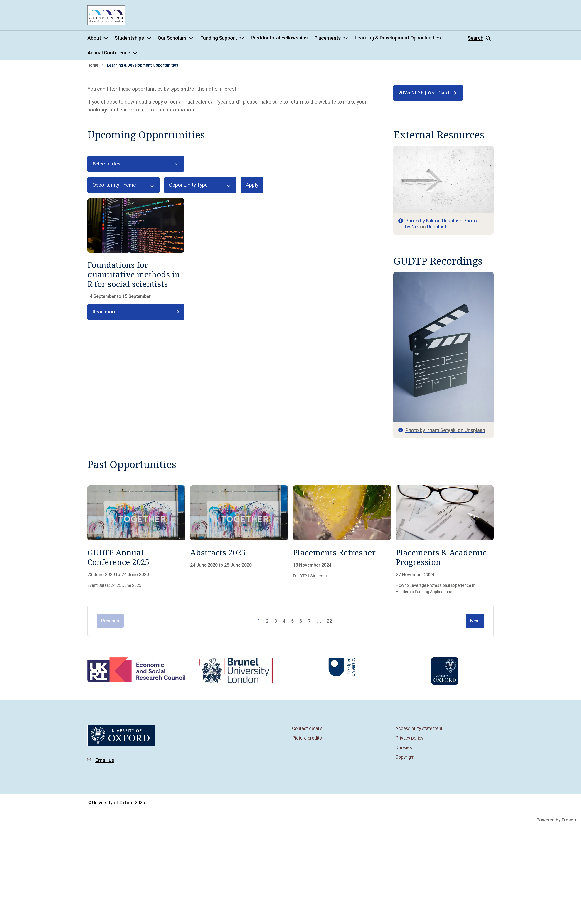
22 (329, 621)
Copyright (405, 757)
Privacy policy (409, 738)
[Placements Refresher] (342, 540)
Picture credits (307, 738)
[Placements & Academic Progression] (445, 540)
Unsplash (437, 226)
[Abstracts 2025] (239, 540)
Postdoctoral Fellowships (279, 38)
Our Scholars (172, 38)
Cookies (403, 747)
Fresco (569, 820)
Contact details (307, 728)
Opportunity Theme (114, 185)
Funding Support (218, 38)
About (94, 38)
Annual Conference (108, 53)
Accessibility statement (419, 728)
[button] (481, 38)
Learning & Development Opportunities (398, 38)
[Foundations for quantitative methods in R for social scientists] (135, 259)
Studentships (129, 38)
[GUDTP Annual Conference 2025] (136, 540)
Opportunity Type (188, 185)
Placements (327, 38)
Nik (415, 226)
